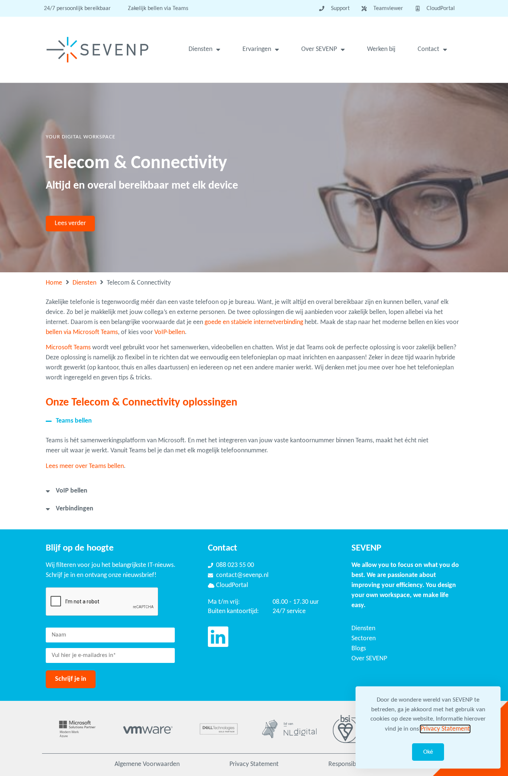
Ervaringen (256, 49)
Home (54, 282)
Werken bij (381, 49)
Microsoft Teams (68, 347)
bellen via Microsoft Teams (82, 332)
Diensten (200, 49)
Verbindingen (74, 508)
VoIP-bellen (169, 332)
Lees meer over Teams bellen (85, 466)
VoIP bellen (71, 490)
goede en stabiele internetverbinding (254, 322)
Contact (428, 49)
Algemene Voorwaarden (147, 764)
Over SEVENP (319, 49)
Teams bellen (74, 420)
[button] (244, 421)
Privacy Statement (254, 764)
